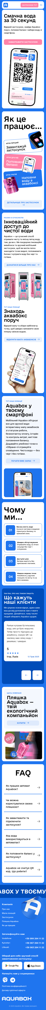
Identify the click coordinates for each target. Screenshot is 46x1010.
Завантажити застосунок (23, 42)
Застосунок (7, 917)
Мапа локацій (8, 913)
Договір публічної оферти (13, 990)
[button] (26, 675)
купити (21, 723)
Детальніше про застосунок (23, 202)
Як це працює (8, 925)
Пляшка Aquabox (10, 921)
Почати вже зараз (21, 461)
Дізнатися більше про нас (21, 265)
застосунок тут (29, 5)
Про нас (6, 909)
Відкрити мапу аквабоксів (21, 340)
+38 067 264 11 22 (34, 943)
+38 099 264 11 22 (34, 938)
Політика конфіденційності (14, 986)
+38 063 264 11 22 (34, 947)
